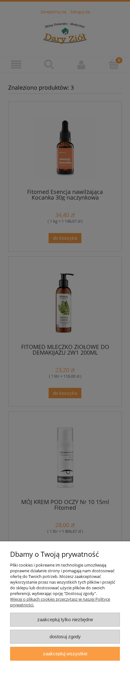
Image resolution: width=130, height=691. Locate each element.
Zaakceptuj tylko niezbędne (65, 619)
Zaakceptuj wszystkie (65, 653)
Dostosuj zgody (65, 636)
